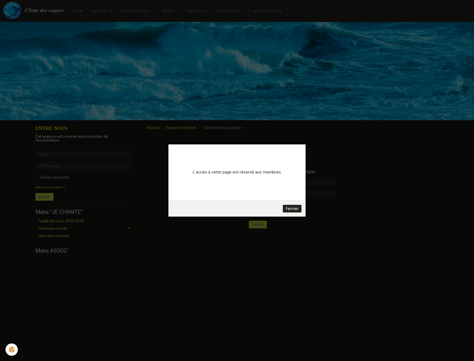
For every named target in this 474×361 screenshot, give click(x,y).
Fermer (292, 208)
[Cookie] (11, 349)
